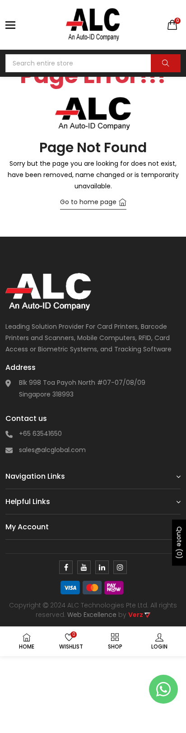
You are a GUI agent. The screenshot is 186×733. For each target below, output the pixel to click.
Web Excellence (91, 614)
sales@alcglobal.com (52, 449)
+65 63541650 (40, 433)
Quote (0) (179, 543)
